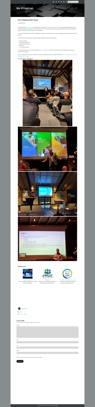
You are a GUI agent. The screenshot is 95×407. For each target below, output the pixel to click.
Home (57, 8)
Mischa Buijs (24, 308)
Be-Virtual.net (24, 8)
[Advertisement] (47, 295)
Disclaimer (55, 405)
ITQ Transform (29, 27)
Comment (18, 325)
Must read (70, 8)
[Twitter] (56, 2)
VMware (41, 50)
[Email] (54, 2)
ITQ (46, 27)
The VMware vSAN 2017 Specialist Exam (67, 280)
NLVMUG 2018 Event (28, 280)
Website (17, 350)
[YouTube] (63, 2)
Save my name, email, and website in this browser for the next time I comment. (29, 357)
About (76, 8)
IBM (44, 50)
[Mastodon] (59, 2)
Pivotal (47, 50)
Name (17, 339)
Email (17, 345)
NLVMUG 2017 (47, 280)
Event (20, 314)
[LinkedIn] (61, 2)
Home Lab (63, 8)
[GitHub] (66, 2)
